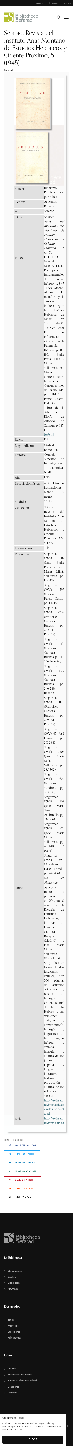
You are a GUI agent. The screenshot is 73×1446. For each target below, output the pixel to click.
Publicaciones (14, 1338)
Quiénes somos (15, 1271)
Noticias (12, 1369)
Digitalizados (14, 1283)
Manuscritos (13, 1326)
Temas (11, 1320)
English (67, 3)
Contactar (12, 1393)
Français (53, 3)
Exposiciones (14, 1332)
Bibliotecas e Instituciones (20, 1375)
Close (33, 1439)
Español (39, 3)
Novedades (13, 1289)
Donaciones (13, 1387)
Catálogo (12, 1277)
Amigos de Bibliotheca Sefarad (22, 1381)
